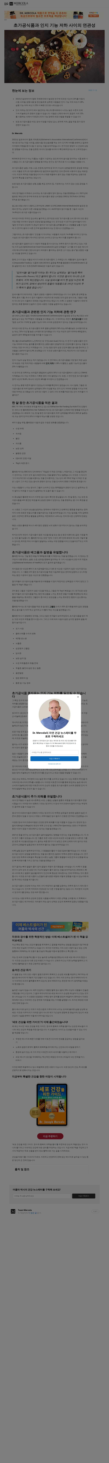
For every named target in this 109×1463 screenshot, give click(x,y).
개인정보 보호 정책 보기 (54, 764)
